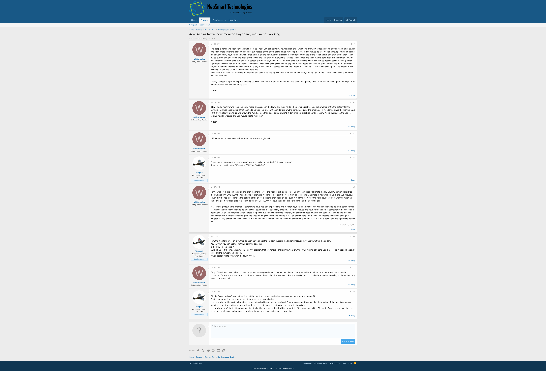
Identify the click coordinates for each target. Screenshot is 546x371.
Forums (204, 20)
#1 (354, 44)
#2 (354, 102)
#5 (354, 187)
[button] (225, 20)
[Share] (351, 44)
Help (344, 363)
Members (233, 20)
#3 (354, 134)
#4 (354, 158)
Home (194, 20)
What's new (218, 20)
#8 (354, 292)
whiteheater (196, 38)
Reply (353, 95)
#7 (354, 267)
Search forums (205, 25)
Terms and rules (320, 363)
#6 (354, 236)
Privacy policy (334, 363)
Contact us (307, 363)
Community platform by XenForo (273, 368)
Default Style (196, 363)
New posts (193, 25)
